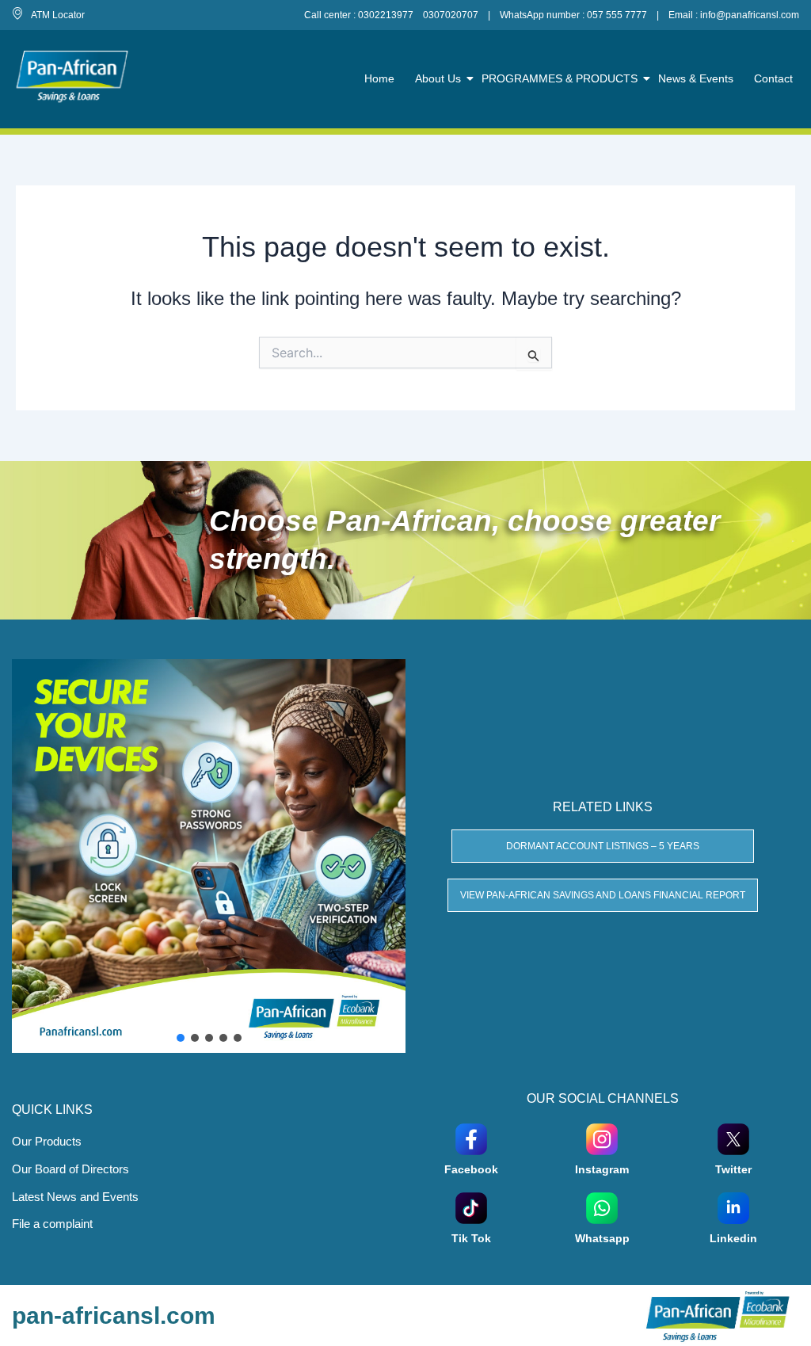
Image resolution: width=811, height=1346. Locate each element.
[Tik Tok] (471, 1207)
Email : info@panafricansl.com (733, 15)
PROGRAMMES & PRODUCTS (560, 78)
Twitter (733, 1169)
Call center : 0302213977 (358, 15)
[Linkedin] (733, 1207)
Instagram (602, 1169)
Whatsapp (602, 1238)
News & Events (695, 78)
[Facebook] (471, 1138)
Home (379, 78)
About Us (438, 78)
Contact (773, 78)
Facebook (471, 1169)
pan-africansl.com (113, 1315)
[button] (181, 1038)
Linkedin (733, 1238)
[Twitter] (733, 1138)
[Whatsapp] (602, 1207)
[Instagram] (602, 1138)
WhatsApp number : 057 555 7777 (573, 15)
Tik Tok (471, 1238)
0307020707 (450, 15)
